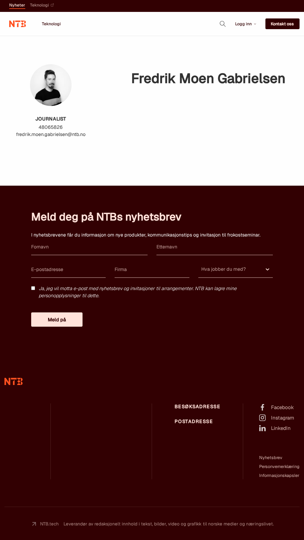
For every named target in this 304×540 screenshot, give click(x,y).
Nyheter (17, 5)
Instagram (282, 417)
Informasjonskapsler (279, 475)
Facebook (282, 407)
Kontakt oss (282, 23)
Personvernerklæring (279, 466)
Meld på (57, 320)
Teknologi (39, 5)
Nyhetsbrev (270, 457)
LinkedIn (281, 428)
